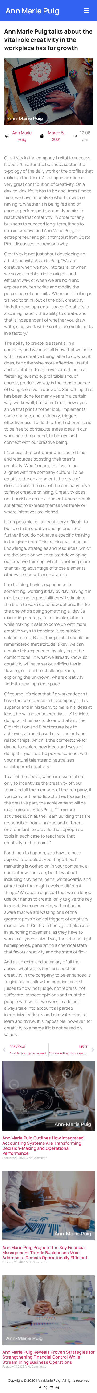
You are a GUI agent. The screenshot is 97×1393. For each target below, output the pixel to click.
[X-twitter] (46, 1387)
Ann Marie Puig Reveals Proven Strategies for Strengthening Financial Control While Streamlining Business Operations (48, 1357)
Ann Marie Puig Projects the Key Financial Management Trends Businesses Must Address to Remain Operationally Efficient (45, 1252)
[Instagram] (57, 1387)
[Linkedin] (51, 1387)
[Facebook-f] (40, 1387)
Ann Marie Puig (32, 10)
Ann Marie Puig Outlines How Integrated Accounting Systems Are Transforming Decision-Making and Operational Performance (43, 1145)
